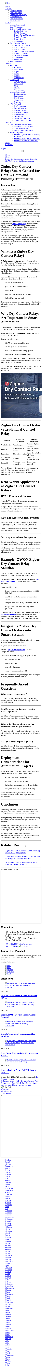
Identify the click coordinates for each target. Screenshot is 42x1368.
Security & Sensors (21, 55)
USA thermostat (20, 110)
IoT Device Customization (23, 126)
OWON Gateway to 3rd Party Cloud (27, 139)
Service (8, 122)
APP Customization (21, 128)
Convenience (19, 90)
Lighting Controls (20, 37)
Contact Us (9, 145)
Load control (18, 102)
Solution (8, 63)
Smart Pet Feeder (16, 61)
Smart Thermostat (16, 27)
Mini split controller (21, 114)
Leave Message (6, 1093)
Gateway (17, 67)
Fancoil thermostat (20, 108)
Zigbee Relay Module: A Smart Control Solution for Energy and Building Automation (22, 857)
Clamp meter (18, 100)
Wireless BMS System (22, 45)
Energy (16, 76)
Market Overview (16, 17)
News (7, 143)
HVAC (16, 74)
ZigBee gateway (20, 82)
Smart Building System (18, 43)
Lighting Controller (21, 53)
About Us (8, 9)
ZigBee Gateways (20, 31)
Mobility (17, 88)
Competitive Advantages (18, 15)
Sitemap (11, 1079)
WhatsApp (5, 1089)
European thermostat (21, 112)
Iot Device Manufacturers (25, 1081)
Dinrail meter (19, 98)
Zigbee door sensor (7, 1081)
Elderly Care (14, 80)
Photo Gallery (15, 21)
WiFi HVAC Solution (22, 118)
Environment (19, 78)
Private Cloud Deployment (23, 130)
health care (18, 59)
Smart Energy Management (24, 51)
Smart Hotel (14, 65)
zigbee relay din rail (8, 614)
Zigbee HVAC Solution (22, 120)
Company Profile (16, 11)
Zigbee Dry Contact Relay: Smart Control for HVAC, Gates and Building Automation (21, 160)
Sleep (16, 86)
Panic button (18, 84)
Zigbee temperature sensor (21, 1085)
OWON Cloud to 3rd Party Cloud (26, 141)
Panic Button (19, 70)
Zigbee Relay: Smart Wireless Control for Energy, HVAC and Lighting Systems (23, 852)
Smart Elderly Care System (21, 1083)
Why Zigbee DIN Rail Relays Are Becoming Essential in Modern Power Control (21, 863)
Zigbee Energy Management (24, 35)
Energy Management (17, 25)
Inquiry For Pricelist (8, 962)
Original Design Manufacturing (21, 124)
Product (8, 23)
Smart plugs (18, 96)
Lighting (17, 72)
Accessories (18, 41)
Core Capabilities (16, 13)
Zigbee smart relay (19, 224)
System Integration (16, 132)
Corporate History (16, 19)
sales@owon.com (7, 1091)
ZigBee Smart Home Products (20, 29)
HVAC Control (19, 33)
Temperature (18, 116)
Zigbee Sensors (19, 39)
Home (7, 7)
